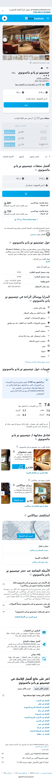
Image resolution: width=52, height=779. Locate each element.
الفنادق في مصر (43, 724)
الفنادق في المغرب (42, 700)
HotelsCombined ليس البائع (36, 753)
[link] (37, 472)
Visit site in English (42, 12)
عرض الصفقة (20, 466)
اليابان (37, 773)
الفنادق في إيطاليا (43, 734)
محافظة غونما (23, 773)
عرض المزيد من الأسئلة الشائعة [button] (26, 616)
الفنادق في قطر (43, 704)
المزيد (48, 261)
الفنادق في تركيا (43, 710)
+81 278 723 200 (42, 81)
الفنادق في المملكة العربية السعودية (36, 707)
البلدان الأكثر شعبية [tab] (41, 688)
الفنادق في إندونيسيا (42, 714)
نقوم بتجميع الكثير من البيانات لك (35, 757)
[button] (2, 10)
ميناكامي (9, 773)
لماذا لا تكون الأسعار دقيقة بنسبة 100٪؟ (32, 762)
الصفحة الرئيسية (47, 773)
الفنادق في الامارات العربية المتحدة (37, 717)
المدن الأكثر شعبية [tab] (24, 688)
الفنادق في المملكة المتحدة (39, 731)
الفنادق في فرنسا (43, 727)
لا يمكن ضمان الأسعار (41, 746)
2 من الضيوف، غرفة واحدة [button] (36, 98)
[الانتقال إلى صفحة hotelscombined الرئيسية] (34, 18)
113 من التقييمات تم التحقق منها (28, 84)
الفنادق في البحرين (42, 720)
